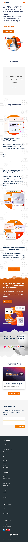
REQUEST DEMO (9, 26)
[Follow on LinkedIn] (4, 530)
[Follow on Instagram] (9, 530)
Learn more (7, 301)
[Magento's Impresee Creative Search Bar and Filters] (9, 347)
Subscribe (20, 426)
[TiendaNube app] (21, 347)
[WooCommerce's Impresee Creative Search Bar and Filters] (16, 347)
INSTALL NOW (8, 31)
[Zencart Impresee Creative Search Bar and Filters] (23, 347)
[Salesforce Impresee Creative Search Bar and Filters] (7, 347)
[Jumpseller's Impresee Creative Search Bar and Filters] (14, 349)
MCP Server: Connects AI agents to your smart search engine (13, 384)
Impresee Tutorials (7, 388)
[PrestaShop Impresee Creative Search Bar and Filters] (14, 347)
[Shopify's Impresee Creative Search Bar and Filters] (12, 347)
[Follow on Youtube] (7, 530)
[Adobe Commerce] (18, 347)
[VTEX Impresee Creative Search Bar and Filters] (5, 347)
